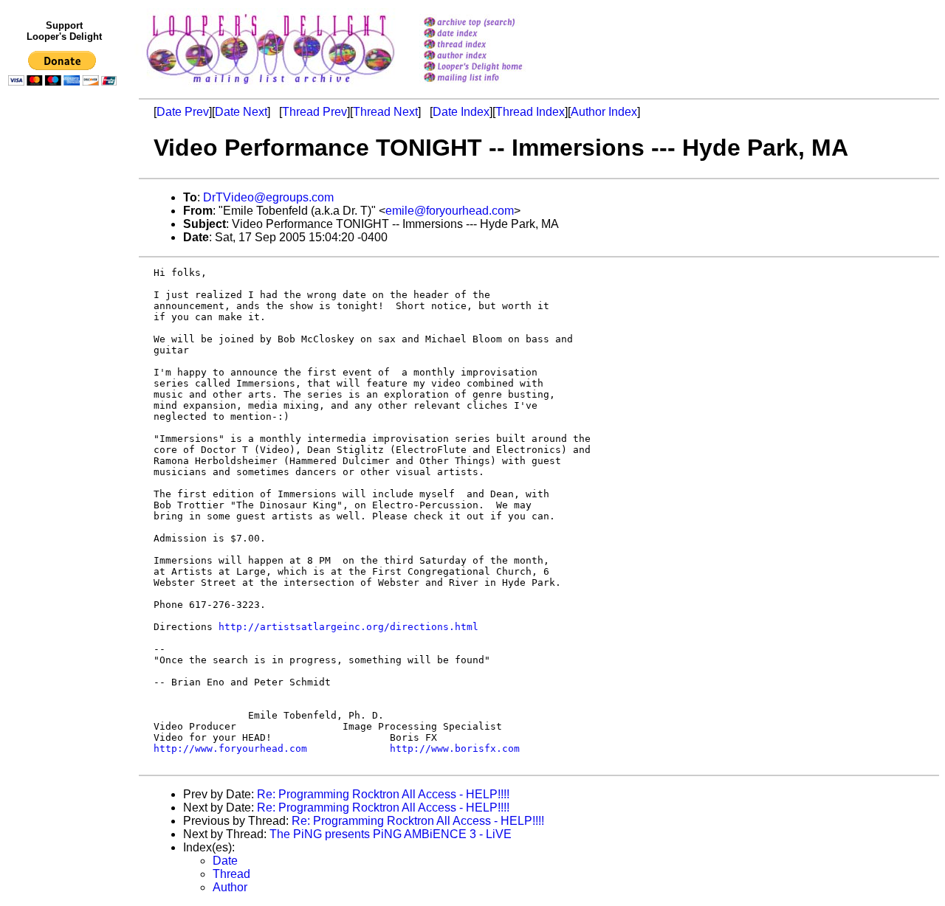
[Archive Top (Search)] (492, 23)
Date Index (461, 112)
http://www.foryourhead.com (230, 748)
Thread (231, 874)
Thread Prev (314, 112)
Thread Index (530, 112)
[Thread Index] (492, 45)
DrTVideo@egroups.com (268, 197)
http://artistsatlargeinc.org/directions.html (348, 626)
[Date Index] (492, 34)
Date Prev (183, 112)
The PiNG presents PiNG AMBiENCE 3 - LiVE (390, 834)
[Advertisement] (65, 396)
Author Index (604, 112)
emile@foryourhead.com (449, 210)
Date (225, 860)
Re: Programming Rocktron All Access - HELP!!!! (383, 794)
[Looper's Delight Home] (492, 67)
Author (230, 887)
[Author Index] (492, 56)
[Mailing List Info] (492, 86)
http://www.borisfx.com (455, 748)
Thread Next (385, 112)
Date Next (241, 112)
